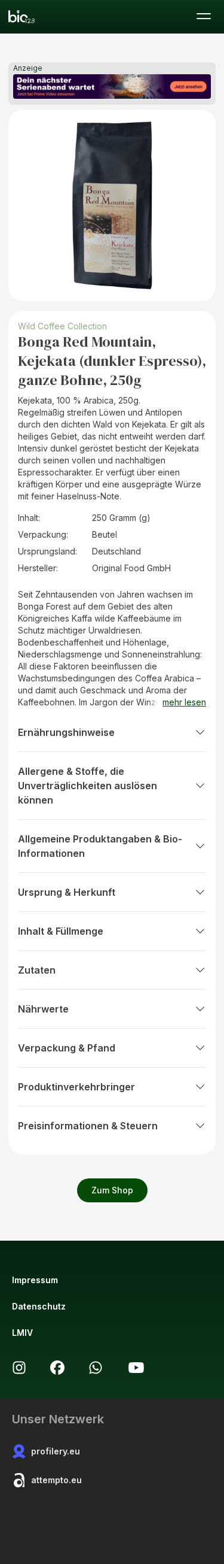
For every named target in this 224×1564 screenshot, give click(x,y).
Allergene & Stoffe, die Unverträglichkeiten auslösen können (87, 785)
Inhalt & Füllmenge (60, 931)
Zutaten (37, 970)
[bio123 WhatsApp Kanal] (95, 1367)
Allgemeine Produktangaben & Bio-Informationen (100, 846)
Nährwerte (43, 1009)
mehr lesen (184, 702)
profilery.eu (55, 1451)
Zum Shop (112, 1190)
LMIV (22, 1332)
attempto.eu (56, 1480)
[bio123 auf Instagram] (19, 1367)
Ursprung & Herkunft (66, 892)
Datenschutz (39, 1306)
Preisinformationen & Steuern (88, 1126)
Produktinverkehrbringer (76, 1087)
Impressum (35, 1280)
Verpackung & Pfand (66, 1048)
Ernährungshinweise (66, 732)
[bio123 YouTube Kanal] (136, 1367)
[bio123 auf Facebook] (57, 1367)
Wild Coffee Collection (62, 326)
